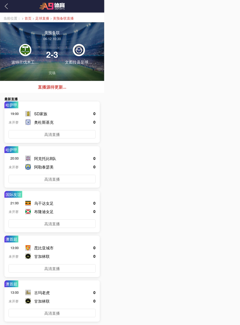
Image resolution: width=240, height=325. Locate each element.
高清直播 (52, 134)
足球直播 (42, 18)
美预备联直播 (63, 18)
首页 (28, 18)
